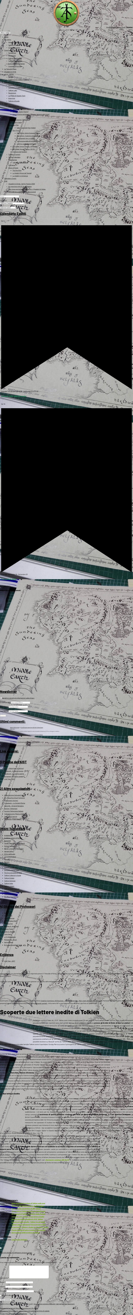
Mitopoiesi (12, 56)
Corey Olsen (8, 916)
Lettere (29, 1253)
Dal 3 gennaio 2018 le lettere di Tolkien (25, 1233)
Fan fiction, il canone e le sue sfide (28, 136)
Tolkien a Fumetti (14, 154)
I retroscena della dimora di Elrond (28, 141)
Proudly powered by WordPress (16, 1314)
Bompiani (7, 841)
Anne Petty (8, 913)
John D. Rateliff (9, 932)
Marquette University (11, 865)
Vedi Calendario (5, 586)
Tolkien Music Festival (11, 889)
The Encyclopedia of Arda (13, 873)
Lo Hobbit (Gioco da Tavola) (21, 173)
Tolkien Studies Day (15, 58)
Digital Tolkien (9, 846)
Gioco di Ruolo (13, 168)
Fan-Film (15, 125)
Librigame (11, 165)
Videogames (12, 160)
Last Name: (4, 711)
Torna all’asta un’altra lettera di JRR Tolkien (27, 1206)
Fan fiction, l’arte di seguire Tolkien (28, 133)
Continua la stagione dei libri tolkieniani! (32, 727)
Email (2, 1287)
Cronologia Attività (15, 66)
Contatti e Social (14, 45)
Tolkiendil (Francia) (10, 816)
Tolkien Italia (8, 883)
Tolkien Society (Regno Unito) (14, 814)
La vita (10, 77)
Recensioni (12, 93)
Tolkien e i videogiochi (20, 162)
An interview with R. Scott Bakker (20, 186)
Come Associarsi (14, 48)
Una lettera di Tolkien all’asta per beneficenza (28, 1211)
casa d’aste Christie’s (19, 1240)
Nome (2, 1282)
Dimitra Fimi (8, 924)
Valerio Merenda (14, 727)
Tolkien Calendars (14, 157)
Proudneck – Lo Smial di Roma (14, 803)
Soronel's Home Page (11, 870)
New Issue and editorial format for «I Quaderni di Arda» (27, 189)
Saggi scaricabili (14, 85)
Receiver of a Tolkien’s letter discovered (22, 192)
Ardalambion (8, 835)
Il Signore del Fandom (19, 152)
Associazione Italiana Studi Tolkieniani (119, 27)
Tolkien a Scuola (13, 101)
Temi (6, 104)
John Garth (8, 934)
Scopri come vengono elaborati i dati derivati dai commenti (54, 1304)
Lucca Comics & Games (16, 64)
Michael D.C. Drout (10, 940)
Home (6, 37)
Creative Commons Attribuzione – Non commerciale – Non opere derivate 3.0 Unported (71, 1001)
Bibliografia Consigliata (12, 82)
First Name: (4, 707)
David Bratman (9, 918)
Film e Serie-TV (13, 106)
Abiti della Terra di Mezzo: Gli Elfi (23, 149)
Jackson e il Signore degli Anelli (23, 109)
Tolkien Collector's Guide (12, 875)
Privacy (2, 1314)
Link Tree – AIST (9, 779)
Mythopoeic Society (11, 800)
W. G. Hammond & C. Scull (13, 945)
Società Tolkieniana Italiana (13, 811)
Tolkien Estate (9, 878)
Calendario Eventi (10, 178)
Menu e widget (5, 33)
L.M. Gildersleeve (10, 937)
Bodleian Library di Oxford (13, 838)
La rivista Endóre (10, 857)
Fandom (11, 117)
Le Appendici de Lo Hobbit (26, 138)
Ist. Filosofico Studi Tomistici (14, 798)
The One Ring (16, 170)
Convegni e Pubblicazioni (17, 88)
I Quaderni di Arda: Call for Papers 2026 (21, 184)
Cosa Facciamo (9, 50)
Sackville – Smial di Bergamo (14, 806)
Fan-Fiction (16, 130)
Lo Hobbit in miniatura (20, 176)
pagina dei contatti (40, 1003)
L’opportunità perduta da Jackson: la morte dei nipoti (30, 114)
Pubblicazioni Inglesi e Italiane (18, 80)
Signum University (10, 867)
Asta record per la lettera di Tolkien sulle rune (28, 1203)
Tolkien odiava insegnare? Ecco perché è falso (28, 1225)
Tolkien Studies (9, 891)
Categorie (3, 200)
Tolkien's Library (9, 894)
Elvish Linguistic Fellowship (13, 849)
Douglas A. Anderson (11, 926)
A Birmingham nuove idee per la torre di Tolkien (29, 734)
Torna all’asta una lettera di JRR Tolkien (26, 1209)
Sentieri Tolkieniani (10, 809)
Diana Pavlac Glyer (10, 921)
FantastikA (12, 53)
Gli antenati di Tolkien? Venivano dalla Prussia (28, 1214)
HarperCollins (8, 851)
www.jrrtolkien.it (6, 974)
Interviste (11, 98)
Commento (4, 1278)
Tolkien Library (9, 886)
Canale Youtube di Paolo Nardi (14, 843)
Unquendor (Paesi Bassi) (12, 819)
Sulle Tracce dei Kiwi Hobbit (26, 128)
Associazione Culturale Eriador (14, 795)
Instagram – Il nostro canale (13, 776)
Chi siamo (7, 39)
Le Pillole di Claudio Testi (16, 96)
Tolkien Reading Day (15, 61)
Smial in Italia (17, 122)
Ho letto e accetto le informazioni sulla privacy (18, 698)
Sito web (3, 1291)
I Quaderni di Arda (10, 72)
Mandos (7, 859)
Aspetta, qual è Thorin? (20, 112)
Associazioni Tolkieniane (21, 120)
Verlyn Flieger (8, 942)
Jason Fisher (8, 929)
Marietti (7, 862)
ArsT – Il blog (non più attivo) (14, 768)
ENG (5, 181)
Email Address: (5, 702)
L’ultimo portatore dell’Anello (26, 144)
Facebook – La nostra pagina (14, 774)
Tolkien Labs (12, 90)
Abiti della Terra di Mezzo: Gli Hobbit (24, 146)
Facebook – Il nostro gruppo (13, 771)
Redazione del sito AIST (16, 42)
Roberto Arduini (21, 1253)
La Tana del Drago (10, 69)
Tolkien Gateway (9, 881)
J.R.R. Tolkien (9, 74)
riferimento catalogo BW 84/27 (57, 1160)
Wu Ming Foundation (11, 897)
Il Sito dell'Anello (9, 854)
